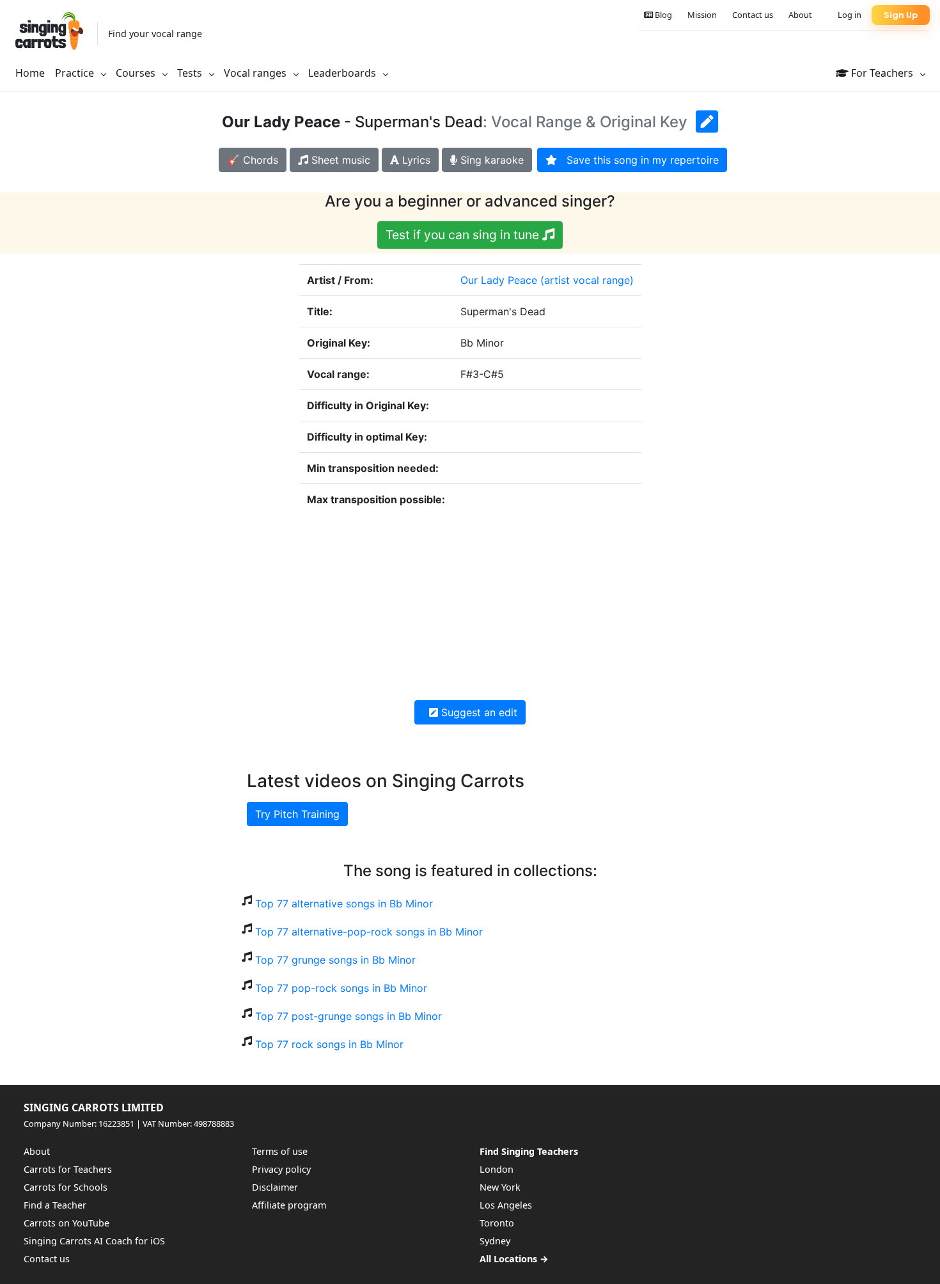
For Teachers (882, 73)
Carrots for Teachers (68, 1169)
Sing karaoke (490, 159)
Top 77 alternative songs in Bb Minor (344, 903)
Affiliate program (289, 1205)
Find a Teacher (55, 1205)
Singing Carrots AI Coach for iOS (94, 1241)
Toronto (497, 1223)
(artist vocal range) (587, 280)
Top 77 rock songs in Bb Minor (329, 1044)
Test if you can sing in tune (464, 234)
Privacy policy (281, 1169)
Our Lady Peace (498, 280)
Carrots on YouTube (66, 1223)
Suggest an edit (477, 712)
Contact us (752, 14)
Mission (702, 14)
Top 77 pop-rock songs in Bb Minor (341, 988)
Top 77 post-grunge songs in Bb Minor (348, 1016)
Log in (849, 14)
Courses (137, 73)
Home (30, 73)
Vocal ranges (256, 73)
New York (500, 1187)
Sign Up (901, 15)
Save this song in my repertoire (638, 159)
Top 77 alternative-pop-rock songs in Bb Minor (369, 931)
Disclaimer (275, 1187)
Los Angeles (506, 1205)
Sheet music (339, 159)
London (496, 1169)
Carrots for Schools (65, 1187)
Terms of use (280, 1151)
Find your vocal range (155, 33)
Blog (662, 14)
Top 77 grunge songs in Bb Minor (335, 959)
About (800, 14)
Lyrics (414, 159)
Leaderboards (343, 73)
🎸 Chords (252, 159)
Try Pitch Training (297, 814)
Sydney (495, 1241)
